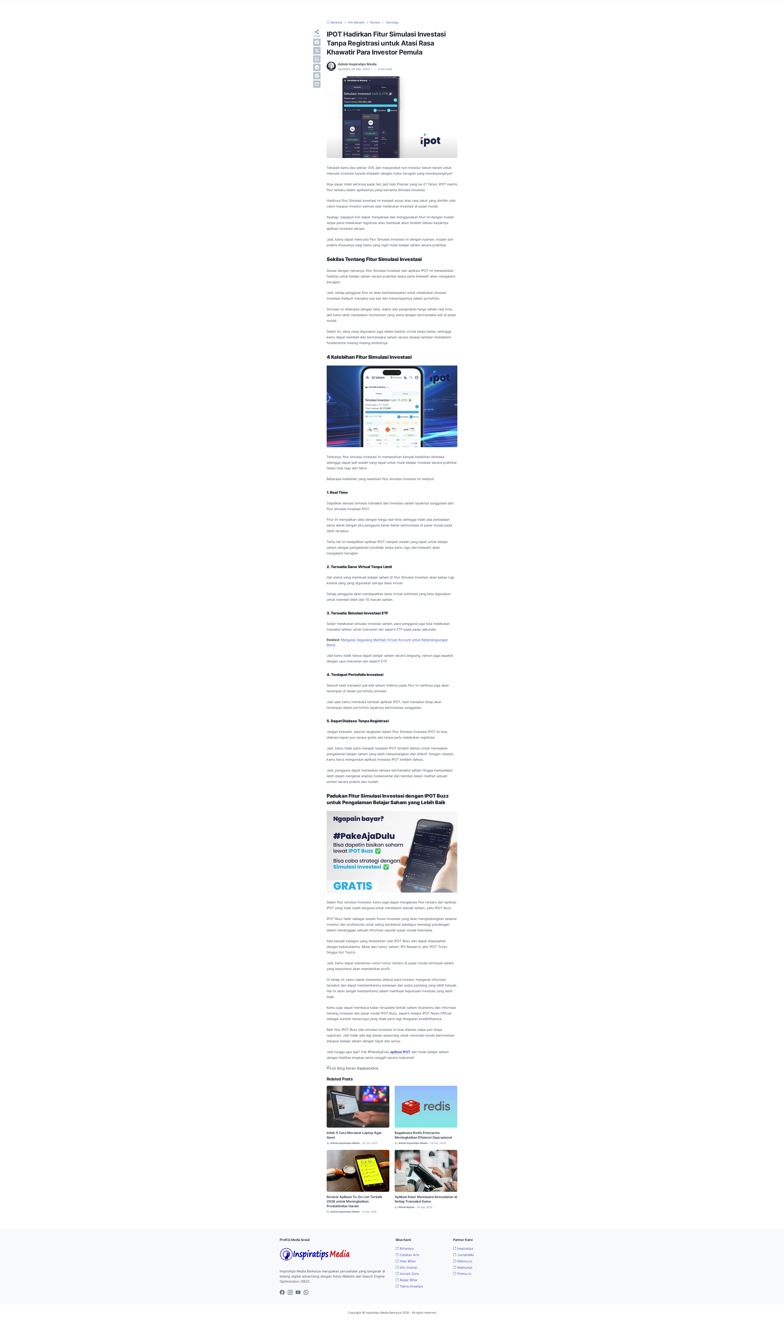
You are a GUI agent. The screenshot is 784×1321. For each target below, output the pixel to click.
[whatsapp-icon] (306, 1292)
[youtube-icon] (298, 1292)
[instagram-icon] (290, 1292)
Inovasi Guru (409, 1274)
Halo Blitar (407, 1261)
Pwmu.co (463, 1274)
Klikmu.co (464, 1261)
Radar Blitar (408, 1280)
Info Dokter (408, 1267)
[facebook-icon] (282, 1292)
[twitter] (317, 50)
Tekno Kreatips (411, 1286)
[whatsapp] (317, 59)
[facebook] (317, 42)
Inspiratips (464, 1248)
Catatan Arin (409, 1255)
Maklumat (464, 1267)
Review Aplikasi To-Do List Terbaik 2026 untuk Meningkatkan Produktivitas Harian (354, 1201)
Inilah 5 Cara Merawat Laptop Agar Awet (354, 1135)
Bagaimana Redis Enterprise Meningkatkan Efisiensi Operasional (423, 1135)
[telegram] (317, 67)
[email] (317, 84)
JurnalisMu (465, 1255)
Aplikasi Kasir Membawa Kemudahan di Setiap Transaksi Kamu (426, 1199)
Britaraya (406, 1248)
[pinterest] (317, 75)
